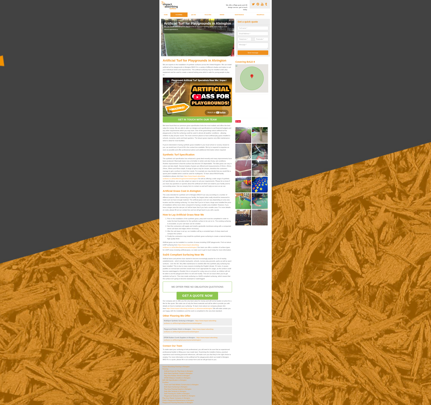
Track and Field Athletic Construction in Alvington (181, 384)
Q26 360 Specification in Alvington (174, 380)
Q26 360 (193, 14)
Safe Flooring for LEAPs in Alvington (177, 393)
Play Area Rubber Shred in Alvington (177, 375)
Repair (222, 14)
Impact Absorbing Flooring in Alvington (176, 366)
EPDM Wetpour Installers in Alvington (177, 378)
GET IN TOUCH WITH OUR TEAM (197, 119)
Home (166, 14)
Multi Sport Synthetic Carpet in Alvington (178, 373)
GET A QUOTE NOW (197, 295)
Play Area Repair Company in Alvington (176, 398)
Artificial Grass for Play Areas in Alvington (178, 371)
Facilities (208, 14)
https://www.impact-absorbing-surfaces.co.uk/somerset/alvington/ (189, 308)
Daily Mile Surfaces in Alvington (175, 391)
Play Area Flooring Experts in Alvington (177, 389)
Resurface (260, 14)
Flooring (179, 14)
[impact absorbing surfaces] (170, 5)
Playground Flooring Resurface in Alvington (177, 402)
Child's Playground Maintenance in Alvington (178, 400)
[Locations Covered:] (162, 2)
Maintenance (239, 14)
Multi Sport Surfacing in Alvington (175, 387)
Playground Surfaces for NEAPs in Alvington (179, 396)
